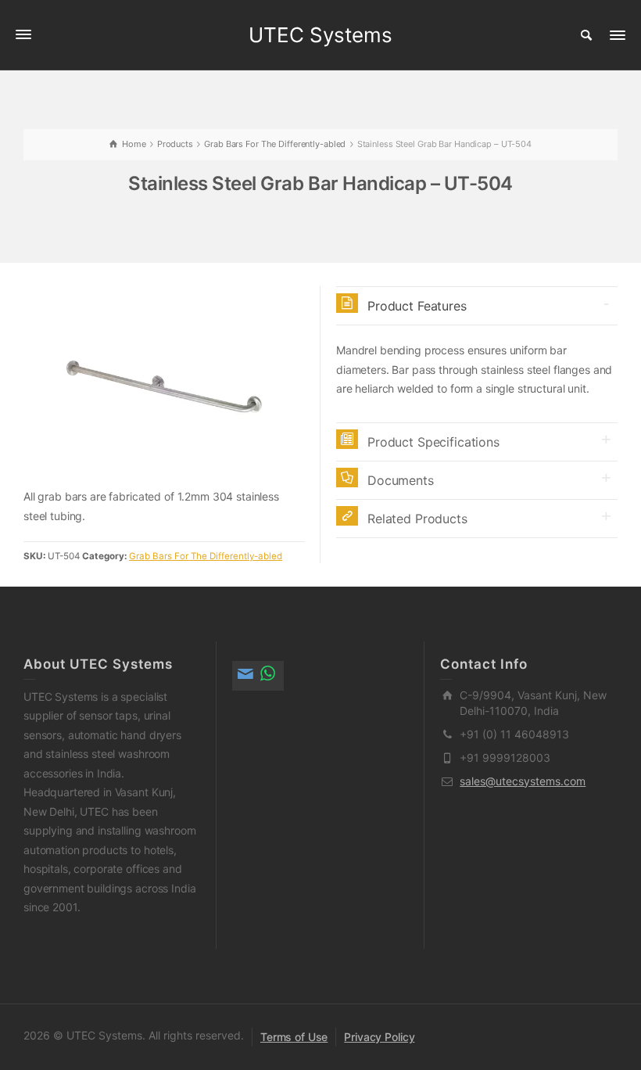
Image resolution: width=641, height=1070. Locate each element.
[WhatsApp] (269, 676)
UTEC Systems (320, 35)
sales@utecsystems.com (522, 781)
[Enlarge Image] (164, 386)
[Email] (247, 676)
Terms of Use (294, 1036)
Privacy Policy (379, 1036)
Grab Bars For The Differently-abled (205, 556)
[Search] (586, 35)
